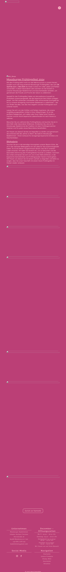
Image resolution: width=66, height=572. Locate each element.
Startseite (47, 554)
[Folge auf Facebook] (21, 556)
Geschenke (47, 561)
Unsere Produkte (47, 556)
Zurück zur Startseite (33, 511)
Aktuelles (47, 563)
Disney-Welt (47, 559)
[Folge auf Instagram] (17, 556)
